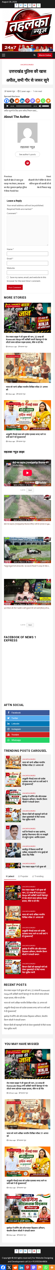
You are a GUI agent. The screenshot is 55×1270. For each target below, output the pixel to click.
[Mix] (38, 100)
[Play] (7, 106)
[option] (27, 763)
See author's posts (27, 154)
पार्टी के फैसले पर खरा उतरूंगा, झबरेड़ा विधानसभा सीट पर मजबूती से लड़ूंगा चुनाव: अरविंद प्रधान (35, 834)
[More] (48, 100)
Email (10, 258)
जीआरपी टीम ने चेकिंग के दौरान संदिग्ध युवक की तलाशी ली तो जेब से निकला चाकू (39, 182)
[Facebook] (6, 100)
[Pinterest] (27, 100)
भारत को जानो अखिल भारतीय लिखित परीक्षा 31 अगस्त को (33, 763)
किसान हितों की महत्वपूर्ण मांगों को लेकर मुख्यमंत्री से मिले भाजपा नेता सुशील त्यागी (34, 817)
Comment (12, 213)
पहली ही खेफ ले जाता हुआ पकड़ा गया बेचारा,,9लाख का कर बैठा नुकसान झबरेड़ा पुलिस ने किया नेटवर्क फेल (15, 183)
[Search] (34, 55)
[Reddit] (17, 100)
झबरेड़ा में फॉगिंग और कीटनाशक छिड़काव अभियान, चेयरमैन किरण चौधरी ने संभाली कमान (34, 799)
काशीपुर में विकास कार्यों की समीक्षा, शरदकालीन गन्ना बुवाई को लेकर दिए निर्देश (35, 852)
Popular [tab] (24, 876)
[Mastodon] (32, 100)
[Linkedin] (22, 100)
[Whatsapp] (43, 100)
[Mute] (40, 106)
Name (10, 249)
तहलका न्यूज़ (11, 91)
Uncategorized (27, 65)
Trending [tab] (39, 876)
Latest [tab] (11, 876)
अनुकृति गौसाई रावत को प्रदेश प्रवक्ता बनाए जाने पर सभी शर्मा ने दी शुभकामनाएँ (35, 781)
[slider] (46, 105)
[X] (11, 100)
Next (30, 490)
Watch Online (45, 55)
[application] (27, 106)
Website (11, 268)
